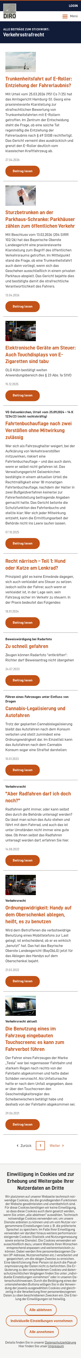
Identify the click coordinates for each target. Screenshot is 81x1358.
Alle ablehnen (40, 1310)
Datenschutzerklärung (60, 1342)
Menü (74, 16)
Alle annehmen (41, 1332)
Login (73, 6)
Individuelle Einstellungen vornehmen (42, 1321)
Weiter (55, 1146)
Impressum (56, 1346)
